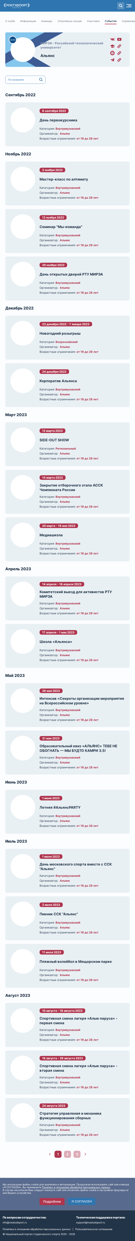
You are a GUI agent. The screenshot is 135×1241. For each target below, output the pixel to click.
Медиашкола (51, 535)
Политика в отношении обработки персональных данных (37, 1229)
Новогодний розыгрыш (60, 333)
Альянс (47, 55)
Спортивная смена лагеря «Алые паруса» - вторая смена (78, 1068)
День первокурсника (58, 120)
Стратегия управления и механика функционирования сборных (70, 1115)
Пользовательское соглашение (93, 1229)
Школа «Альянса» (56, 642)
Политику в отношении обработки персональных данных (76, 1187)
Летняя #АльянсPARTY (60, 807)
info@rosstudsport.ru (15, 1222)
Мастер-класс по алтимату (64, 179)
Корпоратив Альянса (58, 381)
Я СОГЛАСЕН (82, 1201)
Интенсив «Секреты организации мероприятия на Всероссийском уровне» (82, 700)
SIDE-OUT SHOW (54, 440)
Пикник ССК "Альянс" (59, 914)
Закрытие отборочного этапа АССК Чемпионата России (71, 487)
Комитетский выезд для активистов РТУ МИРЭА (76, 594)
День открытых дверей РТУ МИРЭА (71, 274)
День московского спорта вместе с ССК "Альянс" (76, 866)
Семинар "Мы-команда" (61, 227)
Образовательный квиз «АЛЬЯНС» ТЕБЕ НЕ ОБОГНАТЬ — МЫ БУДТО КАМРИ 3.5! (78, 748)
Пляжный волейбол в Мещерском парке (76, 961)
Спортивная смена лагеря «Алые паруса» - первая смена (78, 1020)
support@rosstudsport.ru (90, 1222)
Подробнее (52, 1201)
